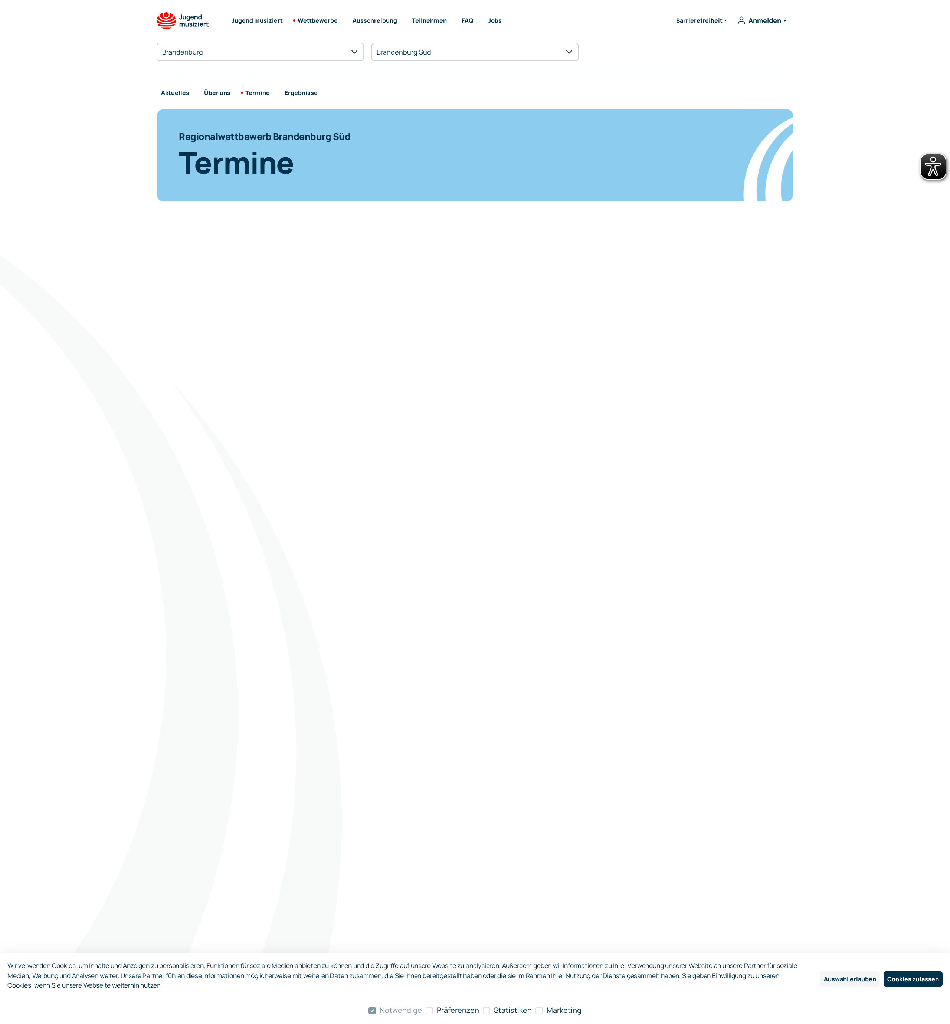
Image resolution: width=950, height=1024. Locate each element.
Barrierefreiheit (699, 20)
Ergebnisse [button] (301, 93)
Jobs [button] (495, 20)
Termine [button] (257, 93)
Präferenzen (458, 1010)
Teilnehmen (429, 20)
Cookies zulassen (913, 979)
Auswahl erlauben (850, 979)
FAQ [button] (467, 20)
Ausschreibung (375, 20)
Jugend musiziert (257, 20)
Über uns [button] (217, 93)
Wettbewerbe (318, 20)
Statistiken (513, 1010)
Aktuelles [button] (175, 93)
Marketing (564, 1010)
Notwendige (401, 1010)
